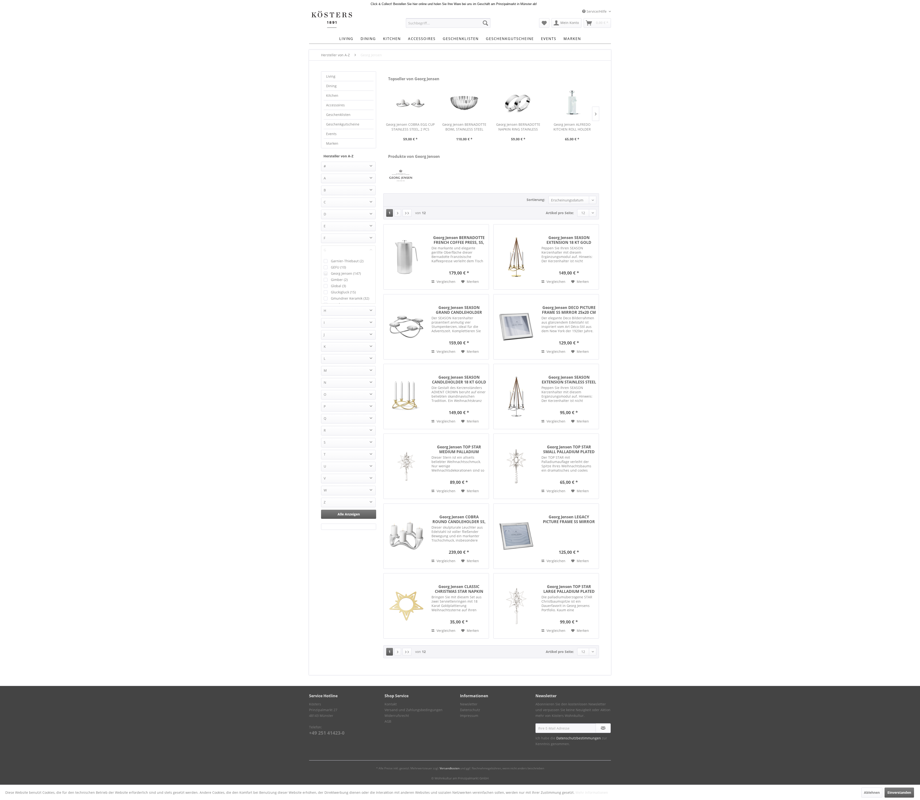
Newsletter (468, 704)
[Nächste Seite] (397, 213)
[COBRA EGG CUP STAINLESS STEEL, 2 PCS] (410, 103)
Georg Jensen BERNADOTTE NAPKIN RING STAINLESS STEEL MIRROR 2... (518, 127)
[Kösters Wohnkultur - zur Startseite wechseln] (331, 19)
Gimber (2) (339, 279)
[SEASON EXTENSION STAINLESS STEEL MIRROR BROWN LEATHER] (516, 396)
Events (331, 133)
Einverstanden (899, 792)
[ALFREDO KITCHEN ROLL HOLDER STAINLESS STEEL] (572, 103)
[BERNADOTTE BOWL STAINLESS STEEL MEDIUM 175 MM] (464, 103)
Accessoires (335, 105)
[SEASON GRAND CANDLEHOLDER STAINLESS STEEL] (406, 326)
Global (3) (338, 286)
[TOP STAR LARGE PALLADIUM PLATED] (516, 606)
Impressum (469, 715)
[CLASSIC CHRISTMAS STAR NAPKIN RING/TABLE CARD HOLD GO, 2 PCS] (406, 606)
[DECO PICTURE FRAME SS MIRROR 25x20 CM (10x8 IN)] (516, 326)
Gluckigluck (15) (343, 292)
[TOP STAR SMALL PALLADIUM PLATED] (516, 466)
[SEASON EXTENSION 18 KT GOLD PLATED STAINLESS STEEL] (516, 257)
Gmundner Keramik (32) (350, 298)
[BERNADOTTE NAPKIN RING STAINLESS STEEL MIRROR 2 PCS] (518, 103)
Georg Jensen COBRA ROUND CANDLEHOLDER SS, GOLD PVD (459, 519)
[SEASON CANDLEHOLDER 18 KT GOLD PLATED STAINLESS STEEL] (406, 396)
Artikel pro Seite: (560, 213)
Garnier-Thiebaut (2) (347, 261)
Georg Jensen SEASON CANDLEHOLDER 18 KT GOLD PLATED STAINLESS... (459, 379)
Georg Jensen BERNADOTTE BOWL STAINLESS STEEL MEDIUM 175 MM (464, 127)
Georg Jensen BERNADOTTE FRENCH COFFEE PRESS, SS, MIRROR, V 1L (459, 240)
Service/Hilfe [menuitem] (597, 11)
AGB (388, 721)
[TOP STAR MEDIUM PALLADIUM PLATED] (406, 466)
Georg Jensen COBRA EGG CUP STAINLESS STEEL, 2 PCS (410, 126)
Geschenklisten (338, 114)
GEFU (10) (338, 267)
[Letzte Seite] (407, 213)
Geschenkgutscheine (342, 124)
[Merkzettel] (544, 23)
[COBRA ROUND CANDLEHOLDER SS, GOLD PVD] (406, 536)
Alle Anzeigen (349, 514)
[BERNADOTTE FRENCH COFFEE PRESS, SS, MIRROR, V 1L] (406, 257)
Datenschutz (470, 710)
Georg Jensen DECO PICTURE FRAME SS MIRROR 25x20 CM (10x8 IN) (569, 310)
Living (330, 76)
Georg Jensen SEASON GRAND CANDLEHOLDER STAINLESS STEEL (459, 310)
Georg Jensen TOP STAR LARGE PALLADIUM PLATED (569, 589)
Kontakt (391, 704)
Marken (332, 143)
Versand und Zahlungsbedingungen (414, 710)
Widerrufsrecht (397, 715)
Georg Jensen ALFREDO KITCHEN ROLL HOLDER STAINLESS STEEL (572, 127)
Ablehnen (872, 792)
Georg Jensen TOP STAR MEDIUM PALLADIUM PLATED (459, 449)
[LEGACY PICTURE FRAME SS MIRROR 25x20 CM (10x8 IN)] (516, 536)
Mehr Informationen (591, 792)
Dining (331, 86)
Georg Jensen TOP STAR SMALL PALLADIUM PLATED (569, 449)
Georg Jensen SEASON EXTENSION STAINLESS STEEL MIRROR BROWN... (569, 379)
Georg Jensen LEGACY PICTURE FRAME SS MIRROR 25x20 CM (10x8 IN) (569, 519)
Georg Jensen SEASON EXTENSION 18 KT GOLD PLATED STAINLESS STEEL (569, 240)
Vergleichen (445, 281)
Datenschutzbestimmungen (578, 738)
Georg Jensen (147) (346, 273)
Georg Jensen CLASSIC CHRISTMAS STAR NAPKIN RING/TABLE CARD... (459, 589)
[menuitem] (448, 23)
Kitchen (332, 95)
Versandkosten (450, 768)
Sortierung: (536, 199)
